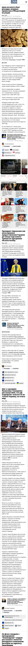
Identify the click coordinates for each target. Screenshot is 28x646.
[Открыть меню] (26, 2)
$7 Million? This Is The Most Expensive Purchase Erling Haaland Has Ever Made (20, 209)
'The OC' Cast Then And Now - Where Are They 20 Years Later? (7, 193)
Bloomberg (12, 60)
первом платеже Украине (16, 352)
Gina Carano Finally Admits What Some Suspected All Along (19, 194)
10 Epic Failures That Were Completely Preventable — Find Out (6, 225)
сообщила (20, 287)
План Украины (18, 336)
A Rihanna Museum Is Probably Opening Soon (20, 224)
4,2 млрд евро (6, 361)
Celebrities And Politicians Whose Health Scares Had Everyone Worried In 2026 (7, 209)
